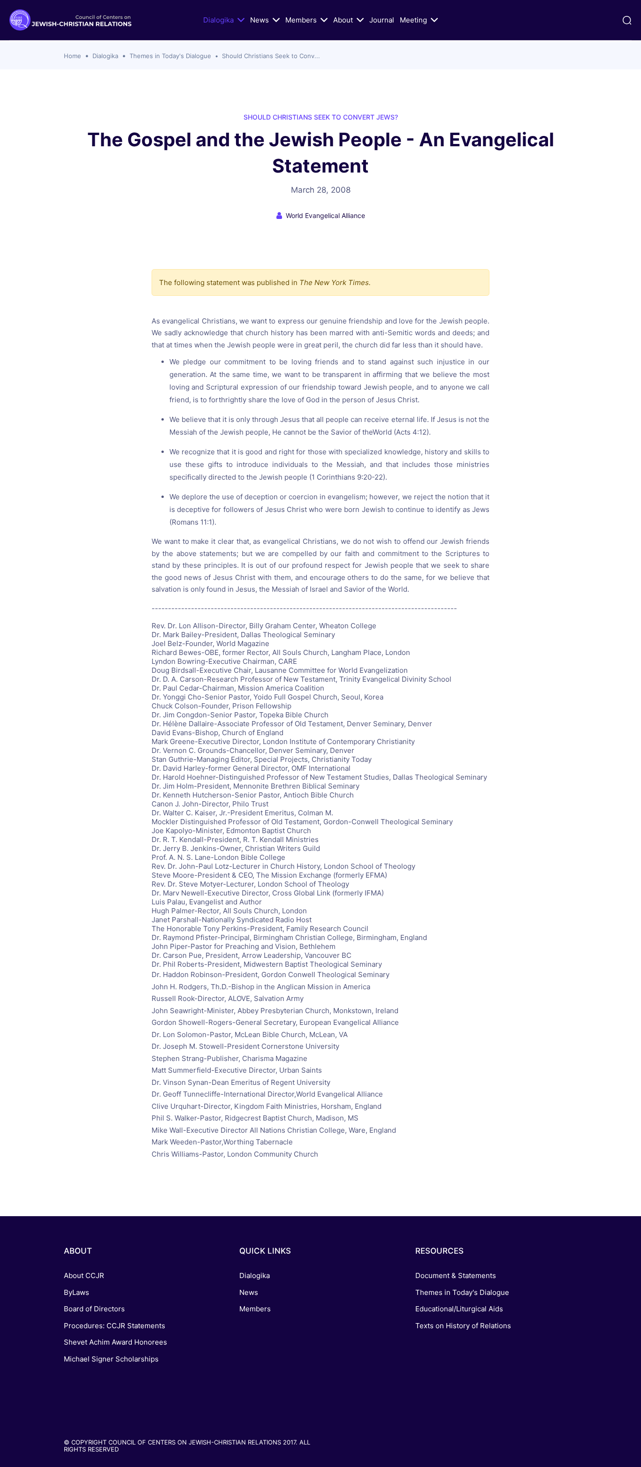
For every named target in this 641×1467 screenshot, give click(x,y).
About (343, 19)
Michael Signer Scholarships (111, 1358)
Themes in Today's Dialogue (170, 56)
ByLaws (76, 1292)
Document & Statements (455, 1275)
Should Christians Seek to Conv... (271, 56)
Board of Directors (94, 1308)
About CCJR (84, 1275)
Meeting (413, 19)
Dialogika (218, 19)
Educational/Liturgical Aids (459, 1308)
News (259, 19)
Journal (381, 19)
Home (72, 56)
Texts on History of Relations (463, 1325)
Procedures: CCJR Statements (114, 1325)
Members (301, 19)
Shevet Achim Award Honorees (115, 1342)
